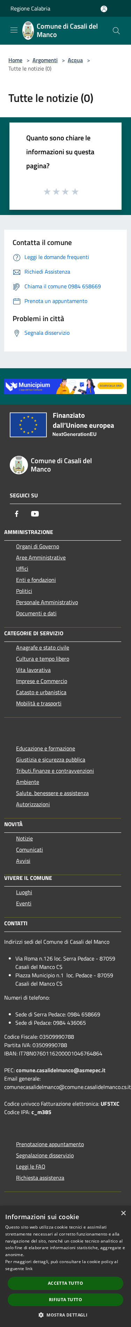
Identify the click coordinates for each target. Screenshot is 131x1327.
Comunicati (29, 849)
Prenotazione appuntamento (50, 1144)
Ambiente (27, 782)
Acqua (75, 60)
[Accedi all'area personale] (104, 9)
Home (15, 60)
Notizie (24, 838)
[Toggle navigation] (14, 30)
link (29, 1269)
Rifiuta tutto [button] (65, 1300)
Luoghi (24, 892)
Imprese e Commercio (41, 681)
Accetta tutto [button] (65, 1283)
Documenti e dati (36, 613)
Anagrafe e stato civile (42, 647)
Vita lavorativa (33, 670)
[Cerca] (116, 31)
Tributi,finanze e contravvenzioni (55, 770)
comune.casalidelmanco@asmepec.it (60, 1070)
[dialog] (65, 1266)
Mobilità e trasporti (38, 703)
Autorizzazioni (33, 804)
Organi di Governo (37, 546)
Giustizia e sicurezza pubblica (50, 759)
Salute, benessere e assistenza (52, 793)
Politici (24, 591)
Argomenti (45, 60)
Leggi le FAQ (30, 1166)
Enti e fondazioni (36, 580)
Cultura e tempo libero (42, 658)
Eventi (23, 903)
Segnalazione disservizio (45, 1155)
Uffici (22, 568)
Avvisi (23, 861)
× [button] (123, 1213)
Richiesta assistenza (40, 1177)
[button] (65, 1315)
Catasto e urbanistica (41, 692)
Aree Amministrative (41, 557)
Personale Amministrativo (47, 602)
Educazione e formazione (45, 748)
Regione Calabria (30, 8)
